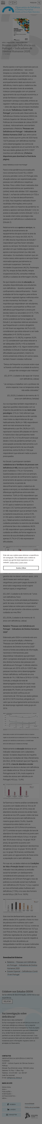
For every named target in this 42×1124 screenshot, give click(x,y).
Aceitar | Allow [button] (21, 568)
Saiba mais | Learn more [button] (18, 562)
